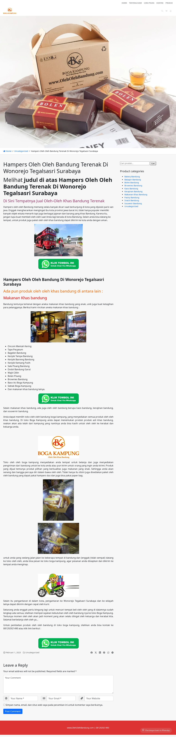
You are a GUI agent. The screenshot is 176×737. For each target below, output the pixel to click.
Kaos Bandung (131, 188)
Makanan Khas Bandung (135, 194)
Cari (153, 163)
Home (8, 151)
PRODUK (169, 3)
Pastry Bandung (131, 197)
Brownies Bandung (133, 185)
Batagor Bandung (132, 179)
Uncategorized (21, 151)
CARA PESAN (149, 3)
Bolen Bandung (131, 182)
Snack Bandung (131, 200)
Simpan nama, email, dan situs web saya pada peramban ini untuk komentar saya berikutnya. (54, 704)
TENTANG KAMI (135, 3)
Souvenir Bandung (133, 203)
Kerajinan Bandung (133, 191)
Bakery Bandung (132, 176)
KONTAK (159, 3)
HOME (124, 3)
